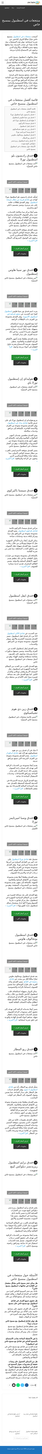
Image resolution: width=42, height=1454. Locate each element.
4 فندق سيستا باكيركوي (27, 123)
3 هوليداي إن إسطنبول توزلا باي (24, 120)
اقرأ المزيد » (32, 240)
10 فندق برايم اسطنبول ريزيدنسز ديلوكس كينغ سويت (23, 142)
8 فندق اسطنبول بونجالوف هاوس (23, 135)
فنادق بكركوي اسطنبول (28, 531)
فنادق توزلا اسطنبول (20, 859)
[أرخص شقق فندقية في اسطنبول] (12, 1407)
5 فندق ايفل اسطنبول (27, 126)
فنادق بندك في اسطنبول (18, 423)
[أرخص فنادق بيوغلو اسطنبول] (12, 1424)
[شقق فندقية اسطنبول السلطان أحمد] (30, 1424)
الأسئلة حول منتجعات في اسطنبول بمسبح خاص (22, 147)
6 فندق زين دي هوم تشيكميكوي (24, 129)
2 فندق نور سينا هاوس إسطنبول (23, 117)
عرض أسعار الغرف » (21, 248)
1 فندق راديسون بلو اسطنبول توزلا (22, 114)
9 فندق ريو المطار (28, 138)
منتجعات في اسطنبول (22, 36)
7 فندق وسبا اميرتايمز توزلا (25, 132)
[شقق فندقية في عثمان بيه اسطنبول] (30, 1407)
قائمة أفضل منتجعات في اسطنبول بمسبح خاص (22, 110)
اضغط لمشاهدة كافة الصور (18, 182)
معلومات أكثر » (21, 254)
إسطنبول (8, 311)
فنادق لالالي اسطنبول (16, 633)
